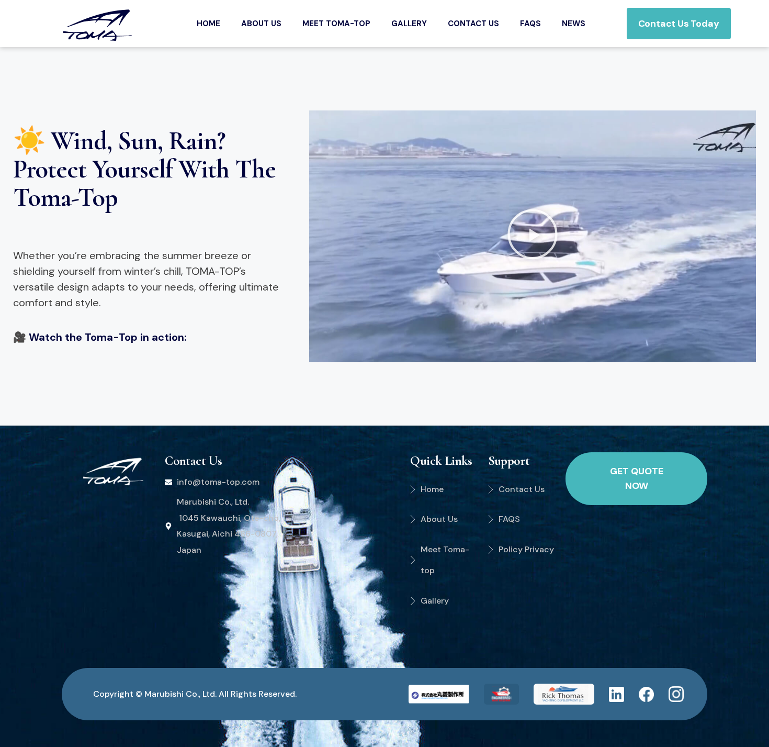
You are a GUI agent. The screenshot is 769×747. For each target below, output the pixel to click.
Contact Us (473, 23)
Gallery (409, 23)
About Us (261, 23)
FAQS (530, 23)
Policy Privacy (526, 549)
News (573, 23)
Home (208, 23)
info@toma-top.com (218, 481)
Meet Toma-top (336, 23)
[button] (532, 236)
